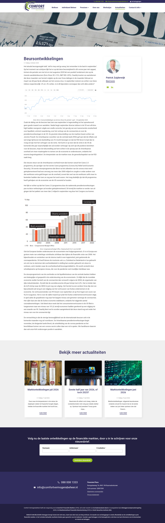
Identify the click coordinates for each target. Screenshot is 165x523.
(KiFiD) (75, 510)
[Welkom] (34, 6)
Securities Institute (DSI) (104, 510)
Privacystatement (93, 495)
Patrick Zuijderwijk (115, 77)
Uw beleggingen (136, 1)
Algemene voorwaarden (95, 491)
